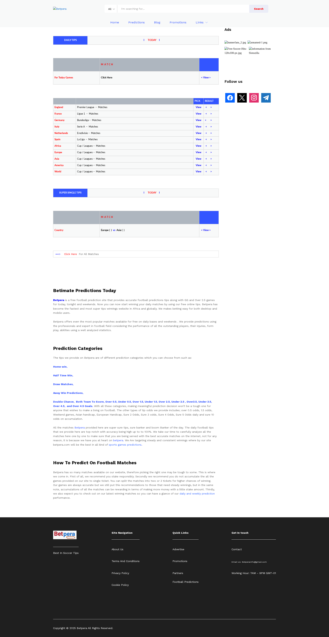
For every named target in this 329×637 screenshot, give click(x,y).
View (198, 107)
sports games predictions (125, 444)
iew (207, 77)
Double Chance (63, 401)
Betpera (79, 427)
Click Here (70, 254)
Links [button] (200, 22)
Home (114, 22)
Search (259, 8)
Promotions (178, 22)
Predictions (136, 22)
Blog (157, 22)
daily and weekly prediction (197, 493)
